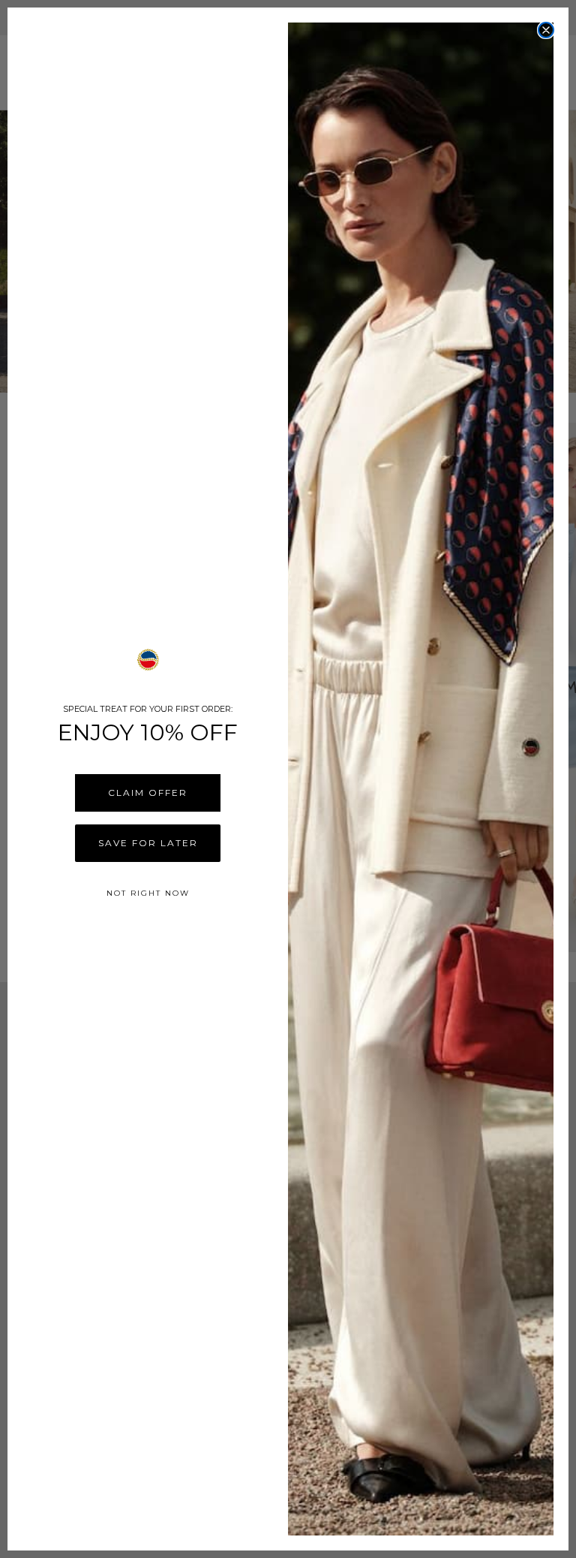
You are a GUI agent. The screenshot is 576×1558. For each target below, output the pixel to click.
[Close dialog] (546, 30)
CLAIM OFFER (148, 792)
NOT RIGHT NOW (148, 893)
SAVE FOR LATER (148, 842)
